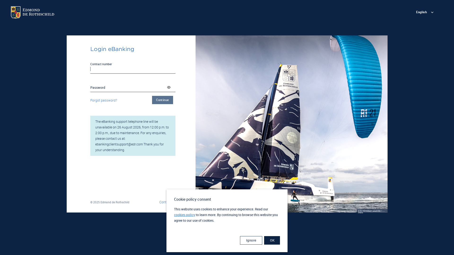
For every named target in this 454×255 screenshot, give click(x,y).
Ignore (251, 240)
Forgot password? (103, 100)
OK (272, 240)
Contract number (101, 64)
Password (97, 87)
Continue (162, 100)
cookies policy (184, 214)
